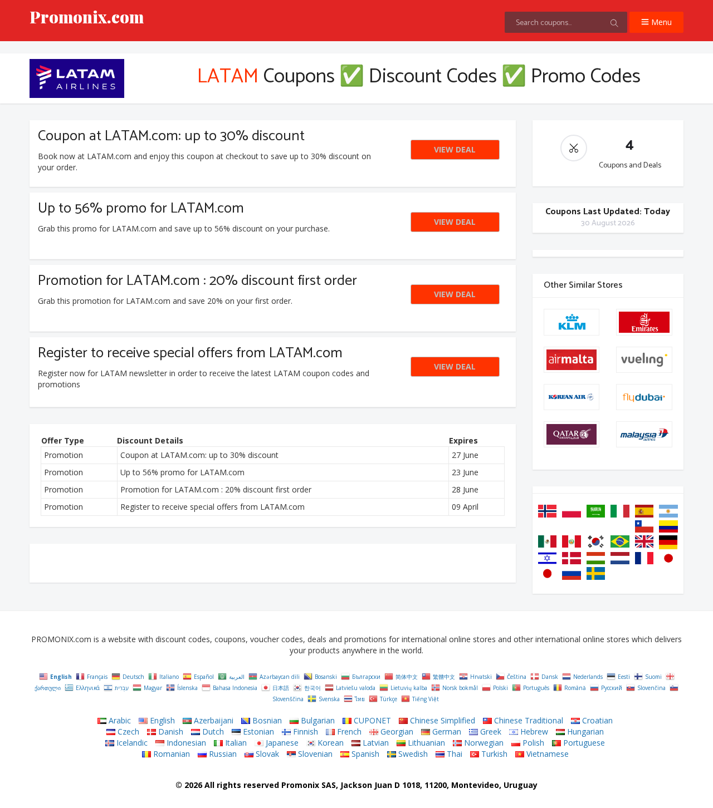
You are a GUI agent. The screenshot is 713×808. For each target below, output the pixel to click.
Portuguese (583, 742)
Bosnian (266, 720)
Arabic (118, 720)
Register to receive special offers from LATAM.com (190, 353)
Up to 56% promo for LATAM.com (141, 208)
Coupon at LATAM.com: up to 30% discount (171, 136)
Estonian (257, 731)
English (161, 720)
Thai (453, 753)
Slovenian (314, 753)
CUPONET (371, 720)
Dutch (212, 731)
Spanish (364, 753)
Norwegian (483, 742)
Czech (127, 731)
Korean (329, 742)
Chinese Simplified (441, 720)
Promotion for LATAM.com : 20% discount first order (197, 281)
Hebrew (533, 731)
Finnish (304, 731)
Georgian (395, 731)
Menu (660, 22)
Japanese (281, 742)
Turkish (493, 753)
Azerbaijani (212, 720)
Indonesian (185, 742)
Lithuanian (425, 742)
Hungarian (584, 731)
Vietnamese (546, 753)
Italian (235, 742)
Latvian (374, 742)
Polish (532, 742)
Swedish (412, 753)
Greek (489, 731)
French (348, 731)
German (445, 731)
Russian (222, 753)
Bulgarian (317, 720)
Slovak (266, 753)
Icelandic (131, 742)
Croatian (596, 720)
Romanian (170, 753)
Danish (169, 731)
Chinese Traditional (527, 720)
